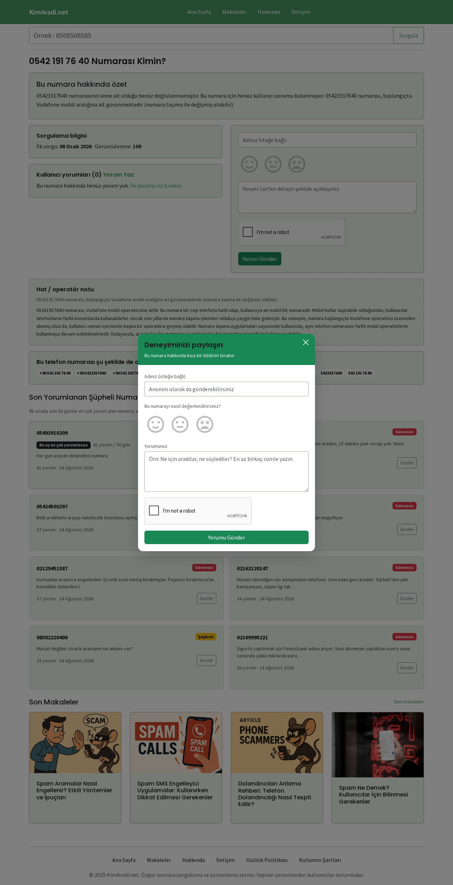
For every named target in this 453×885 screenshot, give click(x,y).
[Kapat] (305, 342)
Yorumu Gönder (226, 537)
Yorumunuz (155, 446)
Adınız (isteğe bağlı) (164, 376)
